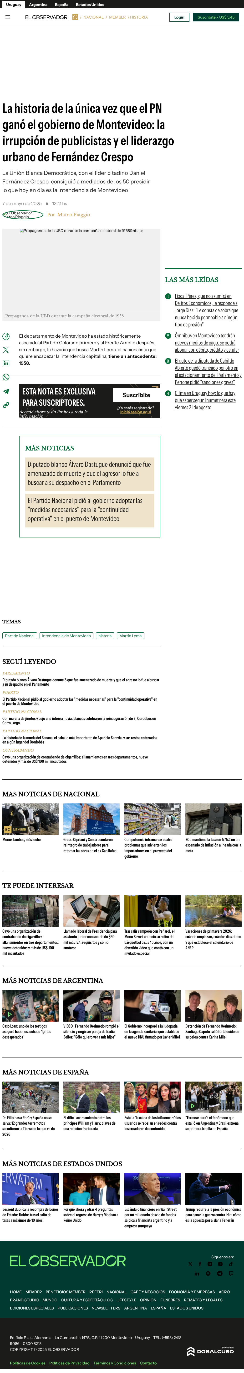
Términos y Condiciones (114, 1363)
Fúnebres (170, 1300)
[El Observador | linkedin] (197, 1273)
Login (179, 17)
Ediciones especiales (32, 1308)
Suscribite (136, 395)
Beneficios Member (66, 1291)
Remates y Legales (203, 1300)
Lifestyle (126, 1300)
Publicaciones (73, 1308)
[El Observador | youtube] (220, 1264)
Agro (224, 1291)
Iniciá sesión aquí (135, 411)
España (61, 4)
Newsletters (106, 1308)
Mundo (50, 1300)
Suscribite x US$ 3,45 (216, 17)
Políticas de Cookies (28, 1363)
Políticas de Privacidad (69, 1363)
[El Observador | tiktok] (231, 1264)
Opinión (148, 1300)
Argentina (38, 4)
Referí (96, 1291)
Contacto (148, 1363)
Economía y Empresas (192, 1291)
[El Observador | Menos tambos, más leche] (30, 833)
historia (105, 635)
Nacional (93, 17)
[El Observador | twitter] (190, 1264)
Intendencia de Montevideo (66, 635)
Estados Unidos (90, 4)
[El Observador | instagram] (210, 1264)
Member (117, 17)
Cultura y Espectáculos (87, 1300)
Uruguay (13, 4)
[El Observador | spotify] (208, 1273)
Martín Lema (130, 635)
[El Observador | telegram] (220, 1273)
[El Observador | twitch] (231, 1273)
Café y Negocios (148, 1291)
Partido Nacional (20, 635)
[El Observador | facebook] (200, 1264)
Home (16, 1291)
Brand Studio (24, 1300)
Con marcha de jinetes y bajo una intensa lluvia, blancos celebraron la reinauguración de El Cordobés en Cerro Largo (79, 720)
